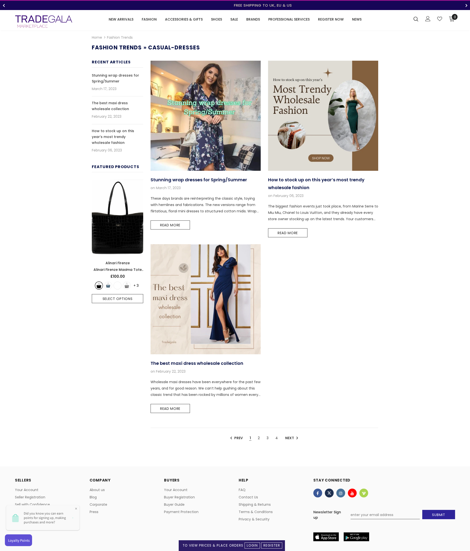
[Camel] (117, 285)
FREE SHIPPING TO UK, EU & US (235, 5)
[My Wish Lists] (439, 18)
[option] (235, 5)
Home (97, 37)
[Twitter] (329, 493)
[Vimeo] (363, 493)
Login (252, 545)
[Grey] (126, 285)
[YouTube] (352, 493)
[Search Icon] (415, 18)
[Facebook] (317, 493)
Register (271, 545)
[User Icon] (428, 18)
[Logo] (43, 21)
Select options (118, 298)
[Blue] (108, 285)
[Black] (99, 285)
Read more (170, 225)
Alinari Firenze (118, 263)
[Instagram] (340, 493)
